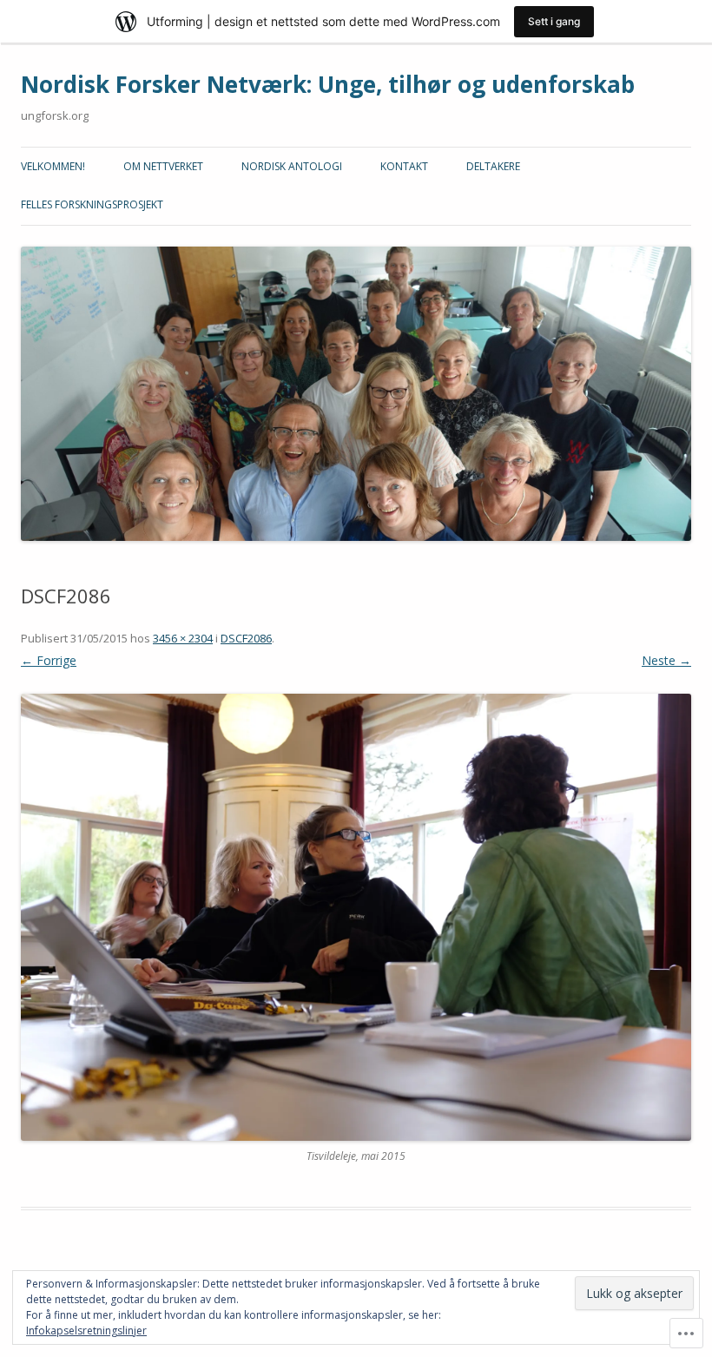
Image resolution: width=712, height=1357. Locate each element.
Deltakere (493, 166)
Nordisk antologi (291, 166)
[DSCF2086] (356, 917)
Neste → (666, 660)
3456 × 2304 (183, 638)
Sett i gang (554, 21)
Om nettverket (163, 166)
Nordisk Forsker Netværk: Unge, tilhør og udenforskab (328, 84)
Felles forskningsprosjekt (92, 204)
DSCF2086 (246, 638)
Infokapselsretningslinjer (86, 1330)
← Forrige (48, 660)
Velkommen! (53, 166)
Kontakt (404, 166)
